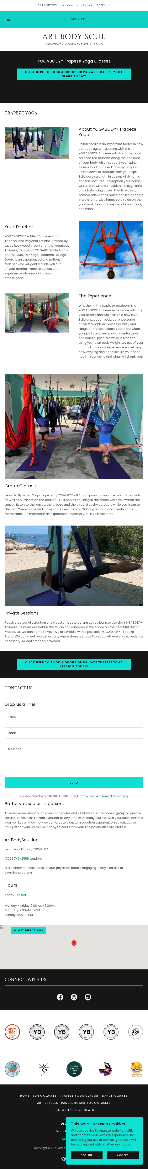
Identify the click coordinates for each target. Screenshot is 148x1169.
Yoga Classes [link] (45, 1096)
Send (74, 783)
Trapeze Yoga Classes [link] (79, 1096)
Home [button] (24, 1096)
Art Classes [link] (47, 1103)
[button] (11, 19)
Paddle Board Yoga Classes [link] (86, 1103)
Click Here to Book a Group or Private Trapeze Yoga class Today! (74, 74)
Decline (87, 1155)
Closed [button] (20, 895)
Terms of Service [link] (111, 796)
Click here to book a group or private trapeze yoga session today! (74, 664)
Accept (123, 1155)
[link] (74, 38)
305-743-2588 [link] (74, 19)
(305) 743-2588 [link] (17, 858)
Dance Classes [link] (115, 1096)
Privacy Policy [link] (88, 796)
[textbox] (74, 717)
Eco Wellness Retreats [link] (74, 1110)
